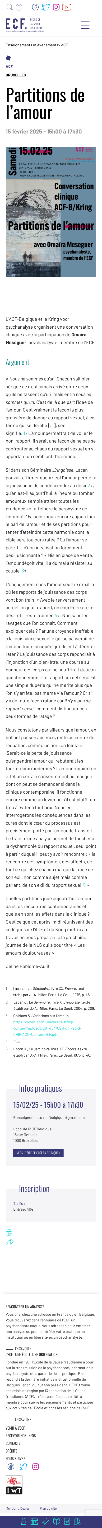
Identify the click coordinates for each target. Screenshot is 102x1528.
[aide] (19, 7)
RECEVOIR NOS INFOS (21, 1435)
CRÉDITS (12, 1451)
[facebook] (35, 7)
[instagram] (56, 7)
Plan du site (48, 1508)
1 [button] (24, 433)
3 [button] (23, 570)
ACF (64, 45)
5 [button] (84, 885)
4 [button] (56, 615)
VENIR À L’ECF (15, 1428)
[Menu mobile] (85, 25)
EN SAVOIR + (23, 1349)
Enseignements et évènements (32, 45)
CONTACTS (13, 1443)
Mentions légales (18, 1508)
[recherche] (10, 7)
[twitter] (45, 7)
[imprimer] (9, 1232)
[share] (10, 1242)
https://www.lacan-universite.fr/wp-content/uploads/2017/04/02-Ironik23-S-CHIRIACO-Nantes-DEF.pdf (47, 1028)
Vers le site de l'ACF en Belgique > (38, 1152)
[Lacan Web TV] (66, 7)
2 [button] (89, 485)
